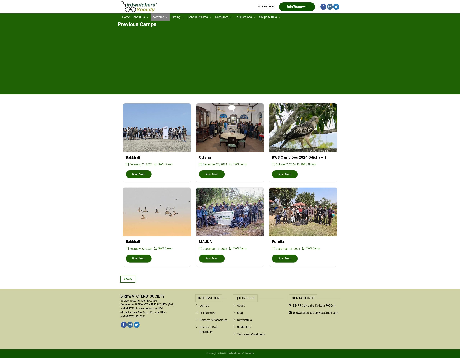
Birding (175, 17)
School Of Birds (198, 17)
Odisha (205, 157)
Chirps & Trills (268, 17)
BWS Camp (165, 164)
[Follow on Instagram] (330, 7)
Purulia (278, 241)
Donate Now (266, 6)
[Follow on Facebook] (323, 7)
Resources (221, 17)
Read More (138, 174)
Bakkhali (133, 157)
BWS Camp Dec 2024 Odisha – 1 (299, 157)
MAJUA (205, 241)
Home (126, 17)
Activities (158, 17)
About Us (139, 17)
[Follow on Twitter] (336, 7)
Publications (244, 17)
